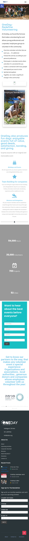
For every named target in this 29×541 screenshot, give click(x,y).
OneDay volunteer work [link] (17, 474)
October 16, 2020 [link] (15, 482)
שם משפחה (6, 332)
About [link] (2, 444)
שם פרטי (6, 326)
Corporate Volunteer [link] (6, 449)
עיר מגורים (6, 337)
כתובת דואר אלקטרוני (9, 321)
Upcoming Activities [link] (6, 446)
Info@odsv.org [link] (8, 435)
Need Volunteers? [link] (5, 453)
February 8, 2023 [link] (15, 469)
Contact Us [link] (4, 458)
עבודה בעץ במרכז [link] (14, 467)
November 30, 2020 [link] (15, 476)
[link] (2, 6)
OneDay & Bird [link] (14, 480)
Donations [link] (3, 456)
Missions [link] (3, 451)
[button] (1, 397)
